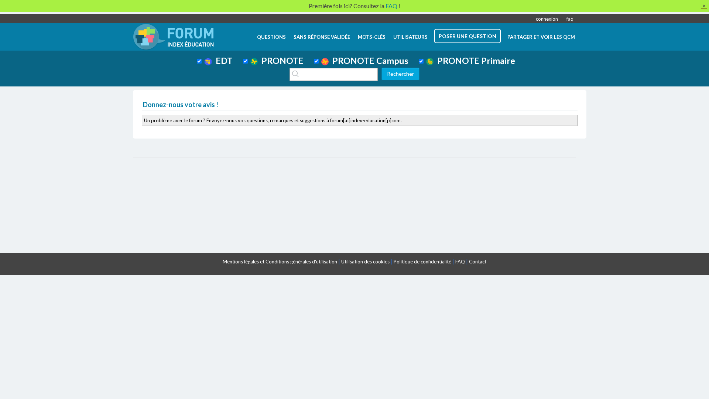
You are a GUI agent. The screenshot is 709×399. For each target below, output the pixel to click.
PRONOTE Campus (368, 60)
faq (569, 19)
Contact (477, 262)
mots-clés (372, 37)
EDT (222, 60)
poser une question (467, 36)
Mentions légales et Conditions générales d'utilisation (280, 262)
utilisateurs (410, 37)
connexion (547, 19)
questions (271, 37)
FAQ (460, 262)
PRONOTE (281, 60)
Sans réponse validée (322, 37)
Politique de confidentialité (422, 262)
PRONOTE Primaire (474, 60)
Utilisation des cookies (365, 262)
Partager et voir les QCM (541, 37)
